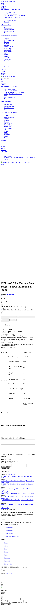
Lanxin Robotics (8, 46)
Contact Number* (6, 463)
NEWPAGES (9, 573)
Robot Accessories (9, 31)
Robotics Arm (8, 28)
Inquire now (13, 319)
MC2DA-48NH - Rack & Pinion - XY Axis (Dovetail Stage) (17, 481)
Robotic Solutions (6, 25)
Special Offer (8, 59)
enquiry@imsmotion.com (11, 536)
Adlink (6, 54)
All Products (4, 64)
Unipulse (6, 42)
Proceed (8, 604)
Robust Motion (8, 48)
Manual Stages (11, 474)
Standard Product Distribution (9, 35)
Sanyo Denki (7, 50)
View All (6, 22)
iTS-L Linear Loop (9, 12)
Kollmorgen (7, 43)
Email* (3, 461)
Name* (3, 459)
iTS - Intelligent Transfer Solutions (10, 9)
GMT (5, 53)
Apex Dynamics (8, 51)
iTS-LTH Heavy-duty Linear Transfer (14, 15)
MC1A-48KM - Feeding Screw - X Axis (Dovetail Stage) (17, 496)
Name (2, 599)
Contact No (4, 601)
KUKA (6, 56)
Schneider (7, 58)
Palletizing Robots (9, 29)
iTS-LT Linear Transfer (10, 14)
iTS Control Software (10, 20)
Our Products (8, 156)
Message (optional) (6, 466)
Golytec (6, 38)
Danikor (6, 45)
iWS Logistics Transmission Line (13, 17)
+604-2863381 (8, 530)
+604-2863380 (8, 527)
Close (2, 593)
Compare (18, 316)
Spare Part (7, 19)
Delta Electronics (9, 40)
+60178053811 (8, 533)
